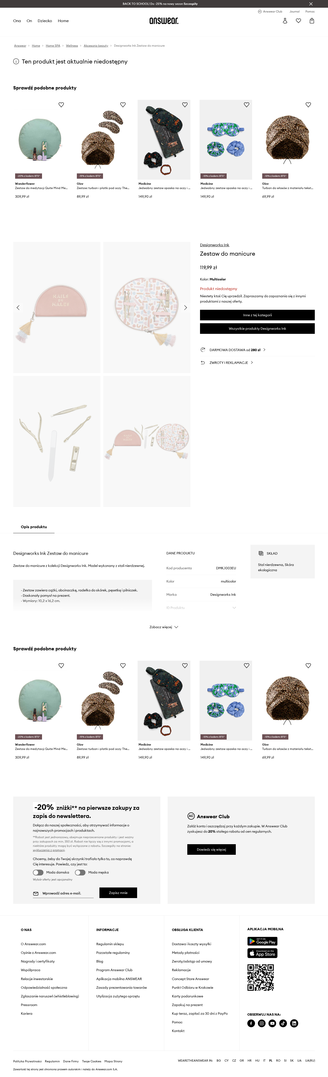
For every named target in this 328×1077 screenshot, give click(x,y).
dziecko (45, 20)
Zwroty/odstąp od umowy (192, 961)
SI (285, 1060)
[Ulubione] (298, 21)
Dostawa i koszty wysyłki (191, 944)
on (29, 20)
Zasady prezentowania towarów (121, 987)
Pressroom (29, 1005)
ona (17, 20)
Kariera (26, 1013)
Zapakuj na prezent (187, 1005)
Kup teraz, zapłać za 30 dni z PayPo (200, 1013)
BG (219, 1060)
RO (278, 1060)
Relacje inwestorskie (37, 979)
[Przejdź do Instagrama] (262, 1023)
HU (257, 1060)
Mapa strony (113, 1061)
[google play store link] (262, 941)
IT (264, 1060)
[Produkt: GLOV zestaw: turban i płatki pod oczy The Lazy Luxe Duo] (102, 140)
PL (271, 1060)
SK (292, 1060)
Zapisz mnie (118, 893)
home (63, 20)
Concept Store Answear (190, 979)
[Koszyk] (312, 21)
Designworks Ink (214, 244)
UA (299, 1060)
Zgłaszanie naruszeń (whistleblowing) (50, 996)
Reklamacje (181, 970)
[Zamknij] (311, 4)
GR (242, 1060)
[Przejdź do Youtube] (272, 1023)
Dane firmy (71, 1061)
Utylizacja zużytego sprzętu (118, 996)
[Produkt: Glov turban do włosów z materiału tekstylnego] (287, 140)
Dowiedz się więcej (211, 849)
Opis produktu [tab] (34, 526)
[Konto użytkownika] (285, 21)
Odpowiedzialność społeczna (44, 987)
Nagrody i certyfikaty (38, 961)
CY (227, 1060)
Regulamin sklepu (110, 944)
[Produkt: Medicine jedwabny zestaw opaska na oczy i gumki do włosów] (164, 140)
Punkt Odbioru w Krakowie (192, 987)
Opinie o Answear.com (38, 952)
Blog (99, 961)
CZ (234, 1060)
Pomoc (177, 1022)
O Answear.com (33, 944)
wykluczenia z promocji (49, 850)
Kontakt (178, 1031)
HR (250, 1060)
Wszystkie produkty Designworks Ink (257, 328)
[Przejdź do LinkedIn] (294, 1023)
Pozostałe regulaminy (113, 952)
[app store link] (262, 952)
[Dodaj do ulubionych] (61, 104)
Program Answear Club (114, 970)
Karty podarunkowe (187, 996)
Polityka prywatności (27, 1061)
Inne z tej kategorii (257, 315)
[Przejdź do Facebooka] (251, 1023)
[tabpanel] (164, 582)
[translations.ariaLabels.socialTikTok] (283, 1023)
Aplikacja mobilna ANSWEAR (119, 979)
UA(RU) (310, 1060)
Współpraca (30, 970)
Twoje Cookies (91, 1061)
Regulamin (52, 1061)
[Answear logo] (164, 20)
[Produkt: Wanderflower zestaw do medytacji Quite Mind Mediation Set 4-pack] (40, 140)
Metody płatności (185, 952)
